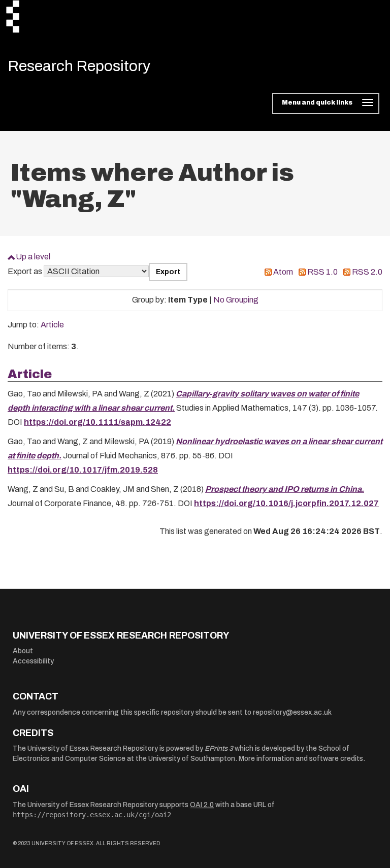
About (23, 651)
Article (52, 324)
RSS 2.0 (367, 272)
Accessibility (33, 661)
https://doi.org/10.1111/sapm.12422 (97, 422)
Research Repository (79, 66)
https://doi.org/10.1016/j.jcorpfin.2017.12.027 (286, 503)
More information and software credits (301, 758)
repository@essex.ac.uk (292, 712)
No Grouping (235, 299)
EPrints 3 (219, 748)
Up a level (33, 256)
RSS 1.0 (322, 272)
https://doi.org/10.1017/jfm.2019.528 (83, 469)
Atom (283, 272)
